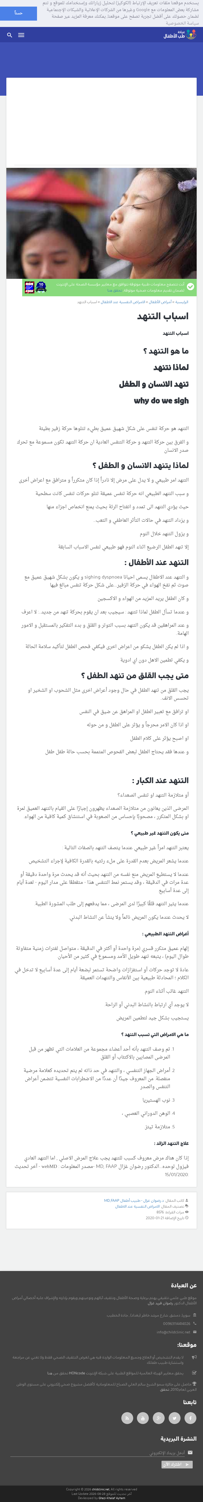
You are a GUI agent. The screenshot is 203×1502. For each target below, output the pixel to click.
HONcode (77, 1373)
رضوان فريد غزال (160, 1303)
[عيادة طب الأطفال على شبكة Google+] (159, 1418)
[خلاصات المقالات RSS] (127, 1418)
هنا (49, 1373)
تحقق (164, 1390)
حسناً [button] (18, 13)
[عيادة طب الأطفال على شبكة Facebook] (190, 1418)
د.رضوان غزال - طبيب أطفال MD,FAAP (134, 1201)
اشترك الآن (172, 1464)
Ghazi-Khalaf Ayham (112, 1498)
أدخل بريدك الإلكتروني (167, 1453)
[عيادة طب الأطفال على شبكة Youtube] (143, 1418)
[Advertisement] (101, 125)
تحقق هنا (114, 290)
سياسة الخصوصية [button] (182, 23)
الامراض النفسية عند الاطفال (137, 1206)
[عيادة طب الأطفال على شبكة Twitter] (175, 1418)
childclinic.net (100, 1489)
